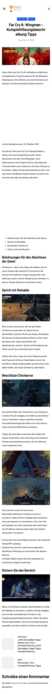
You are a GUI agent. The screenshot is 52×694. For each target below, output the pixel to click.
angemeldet (17, 683)
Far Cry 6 (22, 19)
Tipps (31, 19)
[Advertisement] (26, 115)
